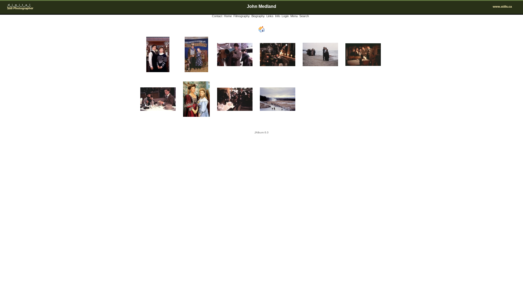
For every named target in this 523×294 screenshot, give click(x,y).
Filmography (241, 16)
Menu (294, 16)
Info (277, 16)
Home (228, 16)
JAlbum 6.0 (261, 132)
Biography (258, 16)
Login (285, 16)
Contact (217, 16)
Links (269, 16)
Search (304, 16)
